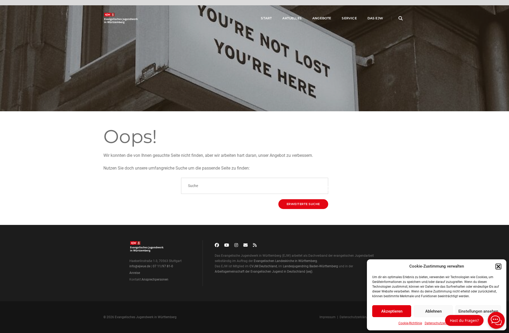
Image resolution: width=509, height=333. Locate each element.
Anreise (134, 273)
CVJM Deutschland (263, 266)
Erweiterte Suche (303, 204)
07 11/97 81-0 (163, 266)
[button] (498, 266)
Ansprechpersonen (155, 279)
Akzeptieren (391, 311)
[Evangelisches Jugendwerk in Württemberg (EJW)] (121, 18)
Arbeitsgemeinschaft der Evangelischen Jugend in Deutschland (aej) (263, 271)
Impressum (327, 317)
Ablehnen (433, 311)
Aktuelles (292, 18)
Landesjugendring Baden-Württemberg (310, 266)
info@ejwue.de (139, 266)
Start (266, 18)
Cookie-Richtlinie (410, 323)
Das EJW (375, 18)
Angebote (321, 18)
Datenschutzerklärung (440, 323)
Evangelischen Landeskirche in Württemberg (285, 261)
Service (349, 18)
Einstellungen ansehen (478, 311)
